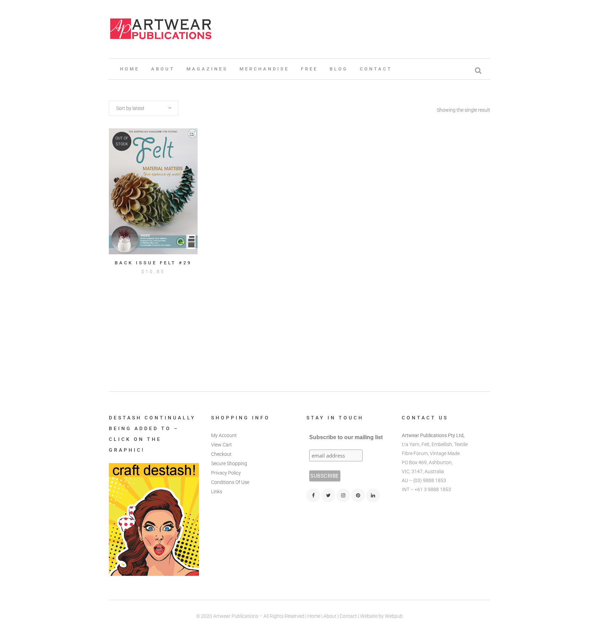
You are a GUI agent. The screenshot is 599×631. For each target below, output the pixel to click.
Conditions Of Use (230, 482)
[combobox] (143, 108)
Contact (348, 616)
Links (216, 491)
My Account (224, 435)
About (330, 616)
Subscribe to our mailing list (346, 437)
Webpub (394, 616)
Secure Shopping (229, 463)
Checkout (221, 454)
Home (313, 616)
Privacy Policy (226, 473)
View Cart (221, 444)
